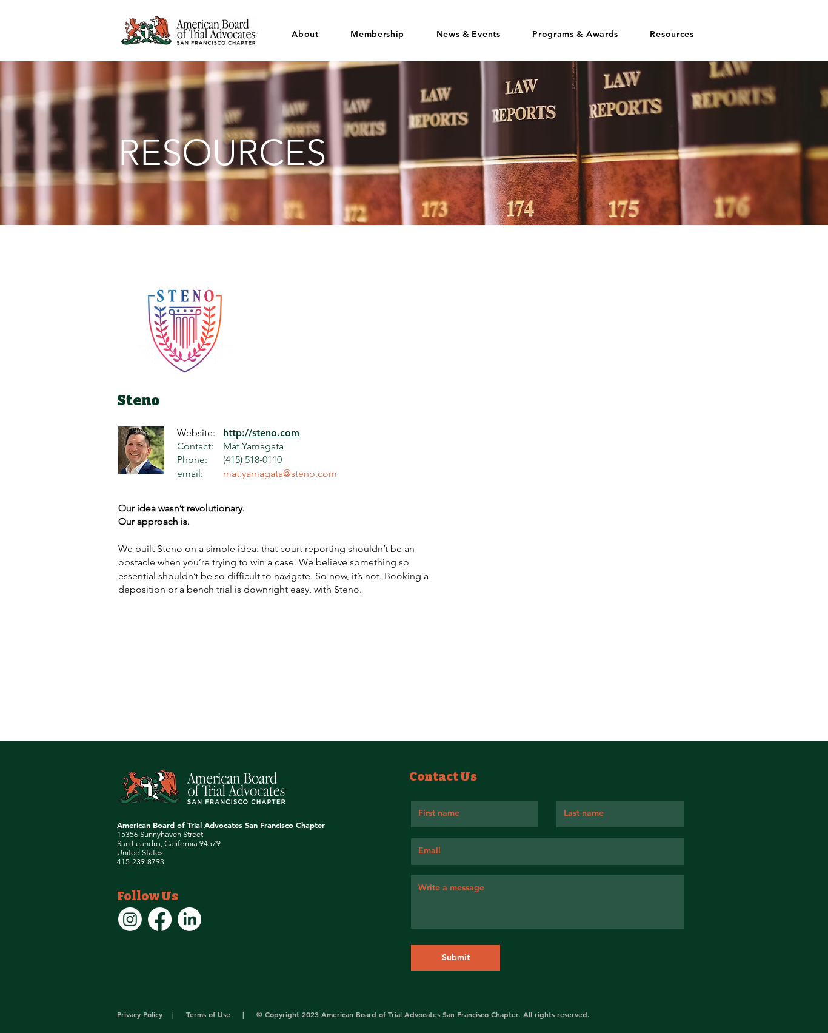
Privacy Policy (141, 1014)
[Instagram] (130, 919)
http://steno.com (261, 433)
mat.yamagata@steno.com (280, 473)
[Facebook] (160, 919)
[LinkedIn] (189, 919)
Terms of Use (209, 1014)
